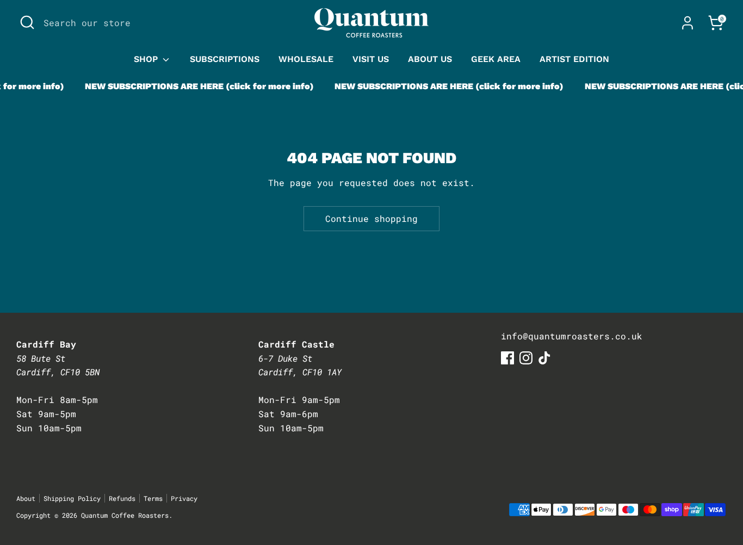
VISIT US (370, 59)
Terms (153, 498)
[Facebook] (507, 357)
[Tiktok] (544, 357)
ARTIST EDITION (574, 59)
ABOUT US (430, 59)
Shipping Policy (72, 498)
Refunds (122, 498)
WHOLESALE (305, 59)
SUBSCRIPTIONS (224, 59)
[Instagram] (526, 357)
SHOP (147, 59)
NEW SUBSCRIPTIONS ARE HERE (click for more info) (195, 86)
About (25, 498)
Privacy (184, 498)
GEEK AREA (496, 59)
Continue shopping (371, 218)
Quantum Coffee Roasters (125, 515)
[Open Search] (27, 22)
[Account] (687, 23)
